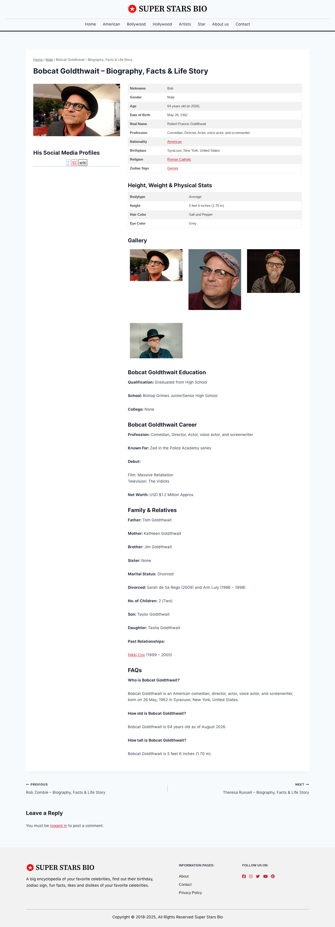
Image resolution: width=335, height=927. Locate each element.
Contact (243, 24)
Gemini (172, 168)
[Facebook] (245, 876)
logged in (58, 825)
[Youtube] (266, 876)
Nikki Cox (136, 655)
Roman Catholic (179, 159)
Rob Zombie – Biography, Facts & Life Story (65, 789)
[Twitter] (259, 876)
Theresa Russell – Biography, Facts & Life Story (266, 789)
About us (220, 24)
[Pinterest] (274, 876)
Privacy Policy (190, 893)
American (111, 24)
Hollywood (162, 24)
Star (201, 24)
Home (90, 24)
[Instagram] (252, 876)
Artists (185, 24)
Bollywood (136, 24)
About (183, 876)
